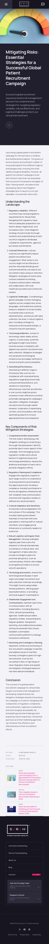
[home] (24, 4)
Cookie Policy (36, 935)
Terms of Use (12, 935)
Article (22, 756)
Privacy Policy (24, 935)
